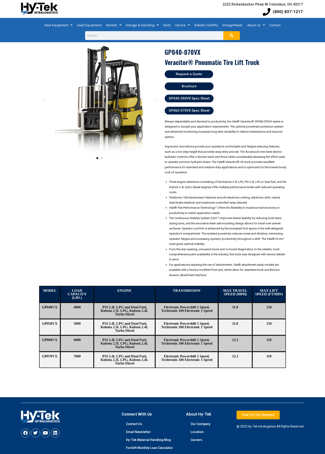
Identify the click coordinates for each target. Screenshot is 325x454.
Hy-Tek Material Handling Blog (148, 440)
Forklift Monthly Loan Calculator (149, 448)
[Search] (231, 35)
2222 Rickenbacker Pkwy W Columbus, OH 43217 (263, 4)
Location (197, 432)
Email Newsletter (138, 432)
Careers (196, 440)
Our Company (200, 424)
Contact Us (134, 424)
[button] (43, 99)
